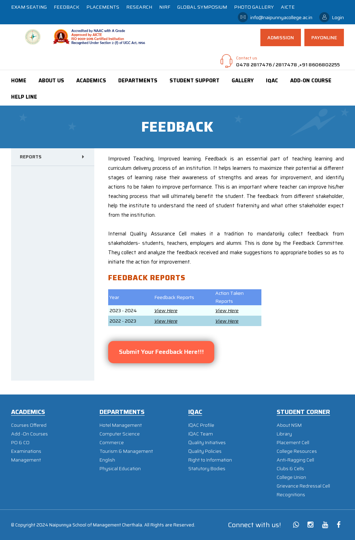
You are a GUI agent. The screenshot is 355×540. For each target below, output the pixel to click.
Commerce (111, 442)
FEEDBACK (66, 7)
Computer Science (119, 434)
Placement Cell (293, 442)
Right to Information (210, 460)
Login (338, 17)
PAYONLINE (324, 37)
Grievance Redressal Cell (303, 486)
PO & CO (20, 442)
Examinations (26, 451)
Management (26, 460)
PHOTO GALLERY (254, 7)
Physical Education (120, 468)
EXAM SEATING (29, 7)
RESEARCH (139, 7)
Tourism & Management (126, 451)
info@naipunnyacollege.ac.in (281, 17)
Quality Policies (205, 451)
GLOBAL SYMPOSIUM (202, 7)
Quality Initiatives (207, 442)
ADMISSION (280, 37)
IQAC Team (200, 434)
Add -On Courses (29, 434)
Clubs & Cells (290, 468)
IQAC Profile (201, 425)
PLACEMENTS (102, 7)
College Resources (297, 451)
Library (284, 434)
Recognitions (291, 494)
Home (18, 80)
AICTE (288, 7)
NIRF (164, 7)
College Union (291, 477)
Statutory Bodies (206, 468)
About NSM (289, 425)
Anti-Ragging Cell (295, 460)
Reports (31, 156)
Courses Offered (28, 425)
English (107, 460)
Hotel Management (120, 425)
